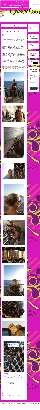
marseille (13, 396)
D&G (21, 395)
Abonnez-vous (34, 88)
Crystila (11, 35)
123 (10, 395)
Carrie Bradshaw (17, 395)
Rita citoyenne (18, 396)
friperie (6, 396)
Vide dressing (36, 4)
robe (21, 396)
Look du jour (5, 395)
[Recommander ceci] (3, 393)
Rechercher (32, 61)
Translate (33, 55)
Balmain (12, 395)
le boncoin (10, 396)
